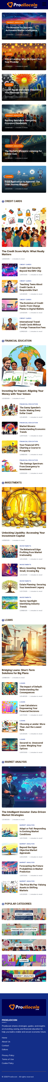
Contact (5, 1045)
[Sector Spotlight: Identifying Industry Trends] (11, 604)
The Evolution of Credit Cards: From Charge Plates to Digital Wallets (32, 306)
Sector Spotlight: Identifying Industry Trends (30, 604)
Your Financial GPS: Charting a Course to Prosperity (30, 448)
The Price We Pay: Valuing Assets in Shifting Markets (33, 887)
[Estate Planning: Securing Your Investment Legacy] (11, 586)
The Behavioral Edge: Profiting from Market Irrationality (31, 552)
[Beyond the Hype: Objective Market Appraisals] (11, 850)
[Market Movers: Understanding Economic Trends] (11, 429)
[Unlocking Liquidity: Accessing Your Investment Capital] (24, 507)
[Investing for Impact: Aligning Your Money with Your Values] (24, 365)
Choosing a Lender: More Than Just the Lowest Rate (32, 727)
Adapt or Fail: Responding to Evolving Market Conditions (33, 831)
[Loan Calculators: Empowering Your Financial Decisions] (11, 708)
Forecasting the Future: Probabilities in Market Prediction (31, 869)
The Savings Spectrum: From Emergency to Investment (31, 466)
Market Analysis (15, 22)
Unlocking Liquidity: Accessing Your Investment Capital (23, 534)
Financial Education (29, 404)
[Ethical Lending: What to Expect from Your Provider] (24, 56)
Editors (5, 1049)
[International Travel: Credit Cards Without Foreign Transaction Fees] (11, 324)
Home (4, 1037)
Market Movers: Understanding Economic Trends (32, 429)
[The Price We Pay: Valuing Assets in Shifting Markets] (11, 887)
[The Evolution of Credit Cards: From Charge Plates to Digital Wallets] (11, 306)
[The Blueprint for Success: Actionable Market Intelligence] (24, 26)
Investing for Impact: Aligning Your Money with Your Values (22, 392)
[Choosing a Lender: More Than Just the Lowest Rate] (11, 727)
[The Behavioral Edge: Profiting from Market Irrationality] (11, 552)
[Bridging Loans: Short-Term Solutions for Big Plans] (24, 645)
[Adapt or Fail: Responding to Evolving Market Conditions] (11, 831)
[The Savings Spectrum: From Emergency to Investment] (11, 466)
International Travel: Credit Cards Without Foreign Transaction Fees (33, 325)
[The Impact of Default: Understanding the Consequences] (11, 689)
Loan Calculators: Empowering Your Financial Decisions (29, 708)
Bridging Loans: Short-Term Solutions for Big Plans (18, 672)
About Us (6, 1041)
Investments (25, 546)
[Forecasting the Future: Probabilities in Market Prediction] (11, 869)
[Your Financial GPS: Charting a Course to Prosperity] (11, 448)
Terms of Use (8, 1059)
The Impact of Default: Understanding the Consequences (31, 689)
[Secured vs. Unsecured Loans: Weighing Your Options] (11, 745)
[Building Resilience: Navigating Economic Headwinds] (24, 118)
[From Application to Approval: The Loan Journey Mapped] (24, 179)
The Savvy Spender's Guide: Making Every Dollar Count (30, 410)
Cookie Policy (8, 1063)
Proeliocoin (12, 1077)
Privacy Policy (8, 1055)
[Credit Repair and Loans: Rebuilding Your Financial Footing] (24, 87)
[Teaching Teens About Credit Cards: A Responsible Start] (11, 287)
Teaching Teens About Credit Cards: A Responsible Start (31, 287)
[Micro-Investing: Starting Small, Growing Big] (11, 570)
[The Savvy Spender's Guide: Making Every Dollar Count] (11, 410)
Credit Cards (25, 264)
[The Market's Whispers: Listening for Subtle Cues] (24, 148)
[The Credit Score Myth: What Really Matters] (24, 226)
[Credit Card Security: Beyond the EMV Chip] (11, 270)
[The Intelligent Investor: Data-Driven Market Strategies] (24, 787)
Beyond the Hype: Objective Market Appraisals (28, 850)
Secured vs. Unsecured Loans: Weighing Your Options (31, 746)
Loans (9, 54)
